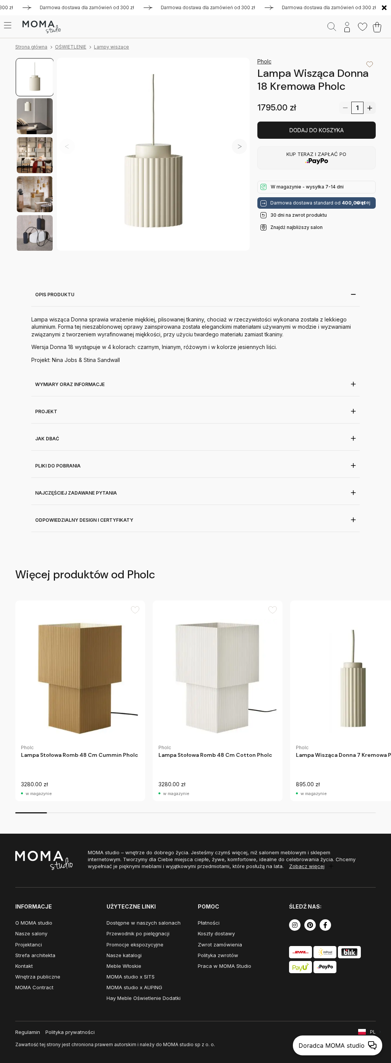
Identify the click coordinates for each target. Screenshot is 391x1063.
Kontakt (24, 966)
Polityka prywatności (70, 1032)
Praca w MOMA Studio (224, 966)
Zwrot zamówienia (220, 944)
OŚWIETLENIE (70, 47)
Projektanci (28, 944)
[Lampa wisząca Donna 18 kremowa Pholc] (153, 154)
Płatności (209, 923)
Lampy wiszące (111, 47)
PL (373, 1032)
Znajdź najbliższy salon (296, 227)
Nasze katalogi (124, 955)
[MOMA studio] (41, 27)
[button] (239, 146)
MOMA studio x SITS (131, 977)
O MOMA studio (33, 923)
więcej (363, 202)
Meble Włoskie (124, 966)
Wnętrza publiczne (37, 977)
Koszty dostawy (216, 933)
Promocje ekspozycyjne (135, 944)
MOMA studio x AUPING (134, 987)
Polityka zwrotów (218, 955)
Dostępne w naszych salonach (144, 923)
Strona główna (31, 47)
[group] (80, 700)
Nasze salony (31, 933)
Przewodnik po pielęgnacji (138, 933)
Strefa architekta (35, 955)
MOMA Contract (34, 987)
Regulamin (27, 1032)
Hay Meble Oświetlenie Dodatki (144, 998)
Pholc (264, 61)
